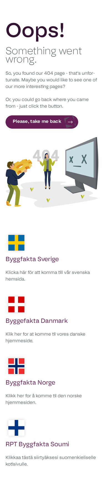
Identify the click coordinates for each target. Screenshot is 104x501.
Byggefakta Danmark (37, 321)
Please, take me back (37, 122)
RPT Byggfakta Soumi (37, 445)
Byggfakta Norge (30, 383)
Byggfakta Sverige (32, 259)
